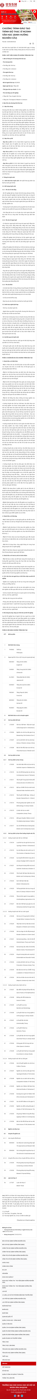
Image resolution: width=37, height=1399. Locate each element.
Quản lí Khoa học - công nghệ (11, 1320)
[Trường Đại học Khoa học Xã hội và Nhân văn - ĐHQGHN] (2, 5)
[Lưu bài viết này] (33, 43)
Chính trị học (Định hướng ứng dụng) (14, 1251)
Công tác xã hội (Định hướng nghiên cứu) (15, 1255)
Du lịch (4, 1269)
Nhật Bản (5, 1313)
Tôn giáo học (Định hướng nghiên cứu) (14, 1349)
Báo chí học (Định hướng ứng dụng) (13, 1244)
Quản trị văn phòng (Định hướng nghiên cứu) (16, 1331)
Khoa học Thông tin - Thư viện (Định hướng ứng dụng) (17, 1286)
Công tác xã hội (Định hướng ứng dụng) (14, 1259)
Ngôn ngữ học (6, 1306)
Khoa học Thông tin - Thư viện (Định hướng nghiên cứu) (18, 1281)
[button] (22, 1)
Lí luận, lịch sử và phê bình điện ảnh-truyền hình (17, 1295)
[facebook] (15, 1396)
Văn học (4, 1363)
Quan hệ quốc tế (7, 1316)
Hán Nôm (5, 1273)
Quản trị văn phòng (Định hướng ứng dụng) (16, 1334)
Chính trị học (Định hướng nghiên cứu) (14, 1248)
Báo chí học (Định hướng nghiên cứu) (14, 1241)
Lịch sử (4, 1291)
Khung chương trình (9, 1234)
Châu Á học (5, 1262)
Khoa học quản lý (7, 1277)
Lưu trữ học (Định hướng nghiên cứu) (14, 1298)
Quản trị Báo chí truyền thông (12, 1338)
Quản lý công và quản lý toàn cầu (12, 1374)
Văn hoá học (6, 1360)
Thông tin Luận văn (8, 1378)
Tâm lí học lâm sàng (8, 1345)
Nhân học (5, 1309)
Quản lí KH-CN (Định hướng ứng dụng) (14, 1327)
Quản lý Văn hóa (7, 1324)
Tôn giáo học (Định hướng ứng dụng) (13, 1352)
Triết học (5, 1356)
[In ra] (30, 43)
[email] (22, 1396)
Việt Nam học (6, 1367)
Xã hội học (5, 1370)
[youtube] (18, 1396)
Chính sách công (7, 1266)
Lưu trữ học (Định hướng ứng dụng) (13, 1302)
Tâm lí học (5, 1342)
